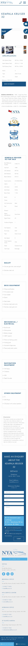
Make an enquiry (9, 84)
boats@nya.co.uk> (7, 616)
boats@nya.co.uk (14, 482)
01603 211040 (7, 600)
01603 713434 (7, 586)
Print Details (21, 644)
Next (26, 49)
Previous (2, 49)
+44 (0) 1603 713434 (14, 476)
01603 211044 (7, 628)
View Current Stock (14, 559)
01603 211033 (7, 614)
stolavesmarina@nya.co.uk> (10, 630)
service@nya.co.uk (8, 602)
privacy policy (18, 530)
